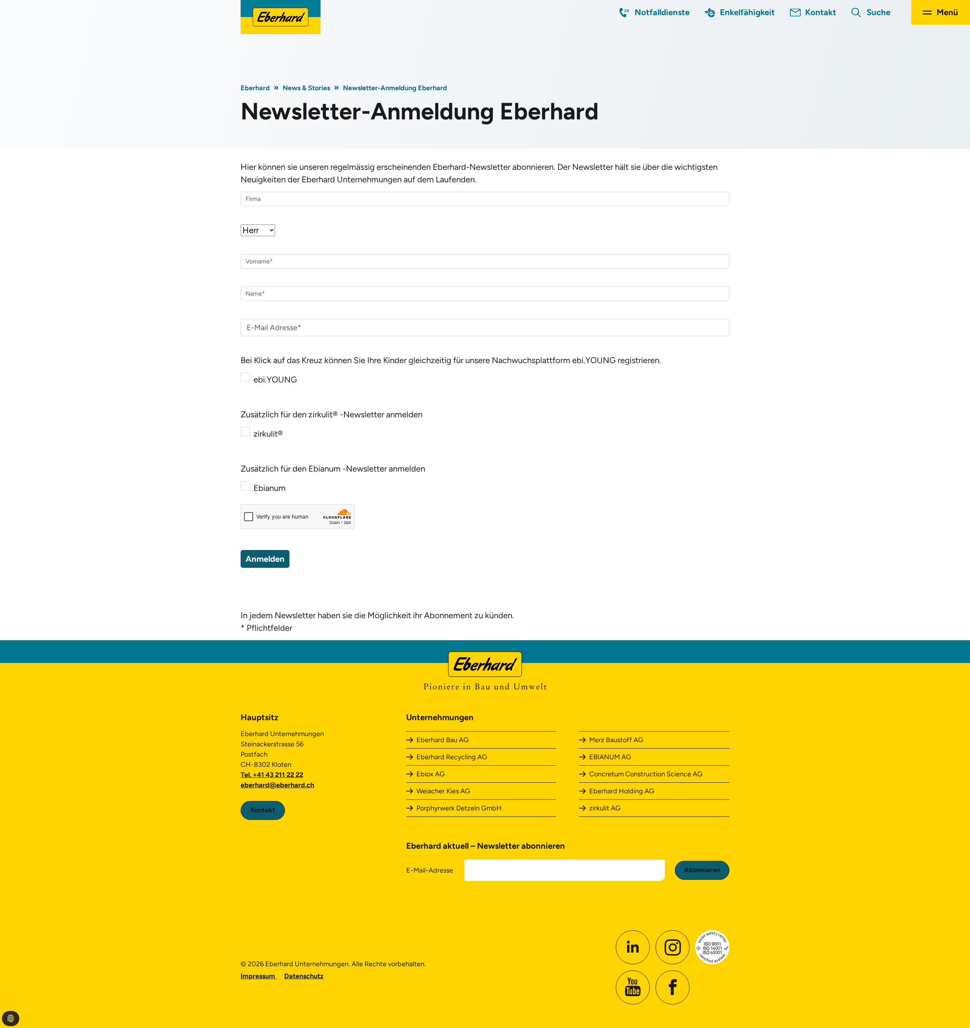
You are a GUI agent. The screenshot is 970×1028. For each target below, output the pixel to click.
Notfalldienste (662, 12)
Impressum (259, 976)
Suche (878, 12)
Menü (947, 12)
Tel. (247, 775)
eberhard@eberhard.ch (277, 785)
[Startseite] (281, 17)
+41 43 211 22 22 (278, 775)
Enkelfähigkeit (747, 12)
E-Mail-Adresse (429, 870)
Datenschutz (304, 976)
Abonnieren (702, 870)
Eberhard (255, 88)
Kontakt (820, 12)
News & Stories (306, 88)
